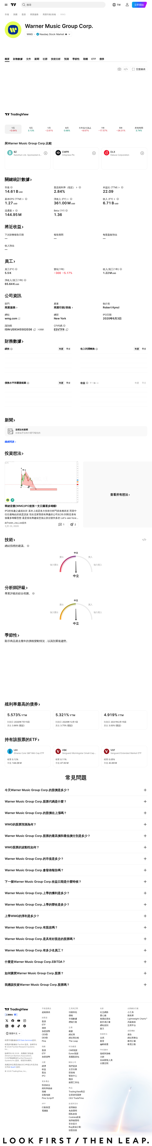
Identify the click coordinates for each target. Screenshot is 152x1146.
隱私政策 (73, 1114)
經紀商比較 (74, 1037)
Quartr (13, 1067)
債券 (44, 1028)
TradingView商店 (77, 1091)
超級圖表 (46, 1012)
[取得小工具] (125, 69)
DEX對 (45, 1037)
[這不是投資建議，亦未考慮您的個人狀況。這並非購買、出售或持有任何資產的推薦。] (28, 546)
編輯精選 (104, 1044)
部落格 (72, 1072)
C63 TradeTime (76, 1098)
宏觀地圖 (46, 1095)
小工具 (131, 1012)
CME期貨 (73, 1050)
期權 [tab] (85, 58)
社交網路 (104, 1012)
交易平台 (132, 1025)
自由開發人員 (106, 1060)
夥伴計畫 (132, 1041)
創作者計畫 (105, 1022)
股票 (44, 1021)
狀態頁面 (73, 1130)
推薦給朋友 (105, 1018)
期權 (44, 1091)
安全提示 (73, 1123)
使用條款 (73, 1107)
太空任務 (73, 1069)
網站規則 (104, 1025)
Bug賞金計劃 (75, 1127)
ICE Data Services (24, 1040)
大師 (102, 1056)
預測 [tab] (66, 58)
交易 (102, 1037)
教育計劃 (132, 1044)
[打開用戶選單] (127, 5)
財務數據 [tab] (18, 58)
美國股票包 (74, 1056)
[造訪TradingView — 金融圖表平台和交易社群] (17, 114)
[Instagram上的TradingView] (25, 1021)
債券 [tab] (101, 58)
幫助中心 (73, 1075)
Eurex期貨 (73, 1053)
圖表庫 (131, 1015)
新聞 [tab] (36, 58)
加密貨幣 (46, 1031)
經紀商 (72, 1034)
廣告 (130, 1034)
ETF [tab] (93, 58)
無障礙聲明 (74, 1120)
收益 (44, 1069)
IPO (43, 1075)
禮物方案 (73, 1022)
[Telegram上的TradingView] (13, 1026)
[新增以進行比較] (45, 153)
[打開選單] (6, 5)
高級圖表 (132, 1022)
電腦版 (45, 1110)
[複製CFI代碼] (67, 329)
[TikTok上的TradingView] (19, 1026)
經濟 (44, 1066)
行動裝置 (46, 1107)
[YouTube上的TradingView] (19, 1021)
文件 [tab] (28, 58)
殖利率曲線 (47, 1088)
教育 (102, 1041)
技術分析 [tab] (56, 58)
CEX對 (45, 1034)
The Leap (73, 1041)
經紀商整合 (133, 1037)
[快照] (119, 69)
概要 (71, 1031)
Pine (44, 1041)
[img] (66, 34)
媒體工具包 (74, 1082)
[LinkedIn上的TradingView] (7, 1026)
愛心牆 (103, 1015)
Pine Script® (48, 1098)
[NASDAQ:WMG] (8, 500)
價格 (71, 1015)
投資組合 (46, 1085)
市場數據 (73, 1018)
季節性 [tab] (76, 58)
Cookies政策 (75, 1117)
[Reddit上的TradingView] (25, 1026)
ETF (44, 1024)
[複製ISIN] (34, 329)
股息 (44, 1072)
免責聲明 (73, 1110)
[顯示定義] (11, 187)
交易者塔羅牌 (75, 1095)
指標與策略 (105, 1053)
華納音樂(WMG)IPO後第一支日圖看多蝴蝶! (31, 505)
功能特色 (73, 1012)
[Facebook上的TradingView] (13, 1021)
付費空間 (104, 1063)
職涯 (71, 1079)
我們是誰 (73, 1066)
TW (119, 4)
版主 (102, 1028)
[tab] (61, 349)
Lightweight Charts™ (137, 1018)
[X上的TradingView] (7, 1021)
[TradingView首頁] (13, 5)
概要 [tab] (7, 58)
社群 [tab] (45, 58)
